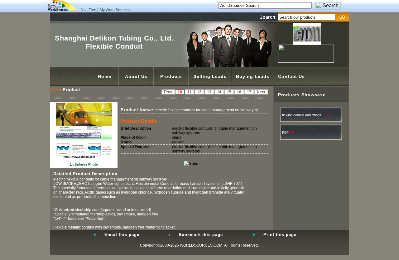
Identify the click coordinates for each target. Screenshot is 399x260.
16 (239, 92)
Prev (168, 92)
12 (199, 92)
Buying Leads (252, 76)
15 (229, 92)
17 (249, 92)
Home (104, 76)
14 (219, 92)
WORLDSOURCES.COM (201, 245)
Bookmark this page (201, 234)
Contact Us (291, 76)
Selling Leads (210, 76)
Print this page (279, 234)
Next (261, 92)
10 (180, 92)
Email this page (121, 234)
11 (189, 92)
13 (209, 92)
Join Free (88, 10)
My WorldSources (115, 10)
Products (171, 76)
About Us (136, 76)
